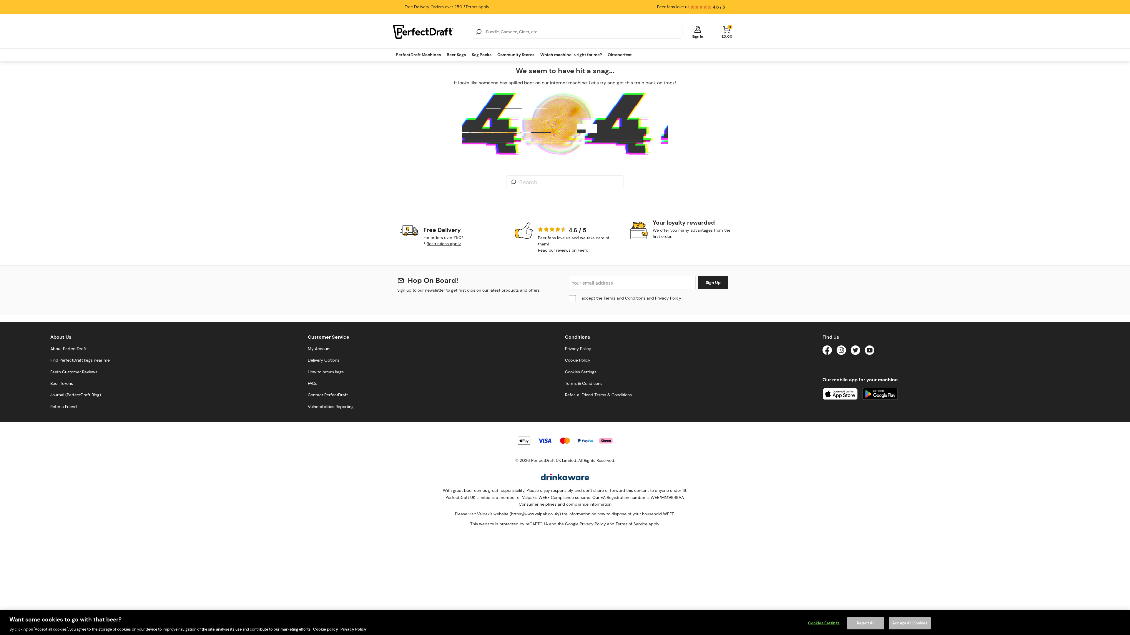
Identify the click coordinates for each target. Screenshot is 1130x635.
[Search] (513, 182)
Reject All (865, 622)
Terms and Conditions (624, 298)
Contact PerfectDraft (328, 394)
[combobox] (577, 32)
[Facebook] (827, 351)
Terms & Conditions (583, 383)
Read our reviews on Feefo (563, 250)
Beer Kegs (456, 54)
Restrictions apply (444, 243)
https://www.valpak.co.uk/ (535, 514)
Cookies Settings (824, 622)
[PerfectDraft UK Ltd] (429, 32)
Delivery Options (323, 360)
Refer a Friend (63, 406)
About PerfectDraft (68, 348)
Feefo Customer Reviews (73, 372)
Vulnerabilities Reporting (331, 406)
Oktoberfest (620, 54)
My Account (319, 348)
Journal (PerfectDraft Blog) (75, 394)
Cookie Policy (577, 360)
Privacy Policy (668, 298)
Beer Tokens (61, 383)
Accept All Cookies (910, 622)
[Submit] (479, 32)
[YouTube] (869, 351)
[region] (565, 622)
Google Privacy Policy (585, 524)
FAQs (312, 383)
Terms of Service (631, 524)
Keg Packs (481, 54)
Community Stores (515, 54)
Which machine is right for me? (571, 54)
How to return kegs (326, 372)
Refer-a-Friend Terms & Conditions (598, 394)
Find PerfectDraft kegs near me (80, 360)
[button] (697, 32)
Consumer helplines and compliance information (565, 504)
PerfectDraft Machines (418, 54)
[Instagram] (841, 351)
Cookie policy (326, 628)
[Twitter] (855, 351)
